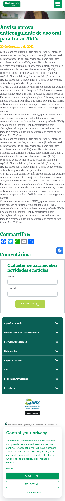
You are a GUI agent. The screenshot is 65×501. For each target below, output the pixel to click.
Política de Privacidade (16, 378)
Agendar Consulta (13, 323)
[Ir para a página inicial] (28, 4)
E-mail (11, 288)
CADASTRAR (28, 303)
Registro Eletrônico (14, 360)
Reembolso (9, 388)
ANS (6, 369)
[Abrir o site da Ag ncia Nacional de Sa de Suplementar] (33, 406)
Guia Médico (10, 351)
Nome (11, 276)
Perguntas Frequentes (15, 341)
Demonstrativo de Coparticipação (21, 332)
